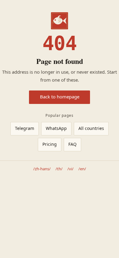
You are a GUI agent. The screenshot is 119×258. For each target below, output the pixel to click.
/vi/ (70, 169)
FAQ (72, 144)
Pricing (49, 144)
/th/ (59, 169)
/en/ (82, 169)
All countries (91, 128)
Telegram (24, 128)
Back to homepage (59, 97)
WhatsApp (56, 128)
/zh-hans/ (42, 169)
